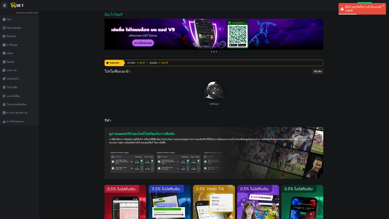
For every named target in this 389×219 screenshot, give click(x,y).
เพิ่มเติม (318, 71)
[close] (384, 5)
